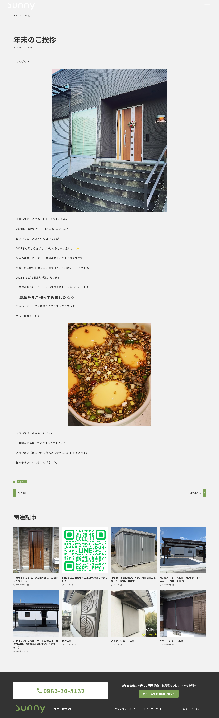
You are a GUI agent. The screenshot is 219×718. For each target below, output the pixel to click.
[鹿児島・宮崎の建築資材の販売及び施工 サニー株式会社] (21, 6)
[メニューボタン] (207, 6)
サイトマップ (151, 709)
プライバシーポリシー (126, 709)
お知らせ (21, 481)
